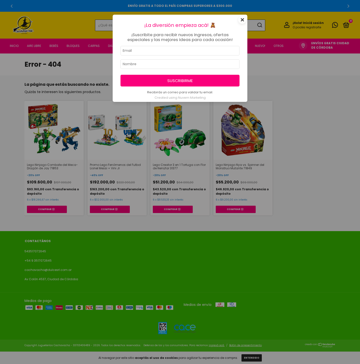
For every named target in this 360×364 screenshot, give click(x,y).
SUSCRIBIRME (180, 81)
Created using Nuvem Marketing (180, 98)
